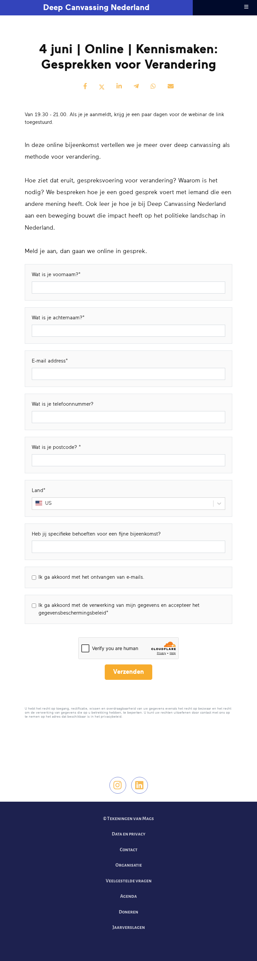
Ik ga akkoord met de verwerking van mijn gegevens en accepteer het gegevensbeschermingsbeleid (118, 609)
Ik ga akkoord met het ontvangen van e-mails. (91, 577)
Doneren (128, 911)
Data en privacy (128, 833)
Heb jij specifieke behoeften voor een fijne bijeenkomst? (96, 534)
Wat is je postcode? (55, 447)
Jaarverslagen (128, 927)
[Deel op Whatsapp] (153, 87)
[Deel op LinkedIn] (119, 87)
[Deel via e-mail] (170, 87)
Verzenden (128, 672)
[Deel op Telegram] (136, 87)
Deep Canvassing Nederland (96, 8)
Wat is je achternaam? (57, 317)
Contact (129, 849)
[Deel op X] (101, 87)
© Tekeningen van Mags (128, 818)
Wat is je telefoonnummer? (62, 404)
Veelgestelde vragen (129, 880)
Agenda (128, 896)
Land (37, 490)
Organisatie (128, 865)
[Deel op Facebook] (85, 87)
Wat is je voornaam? (55, 274)
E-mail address (49, 361)
